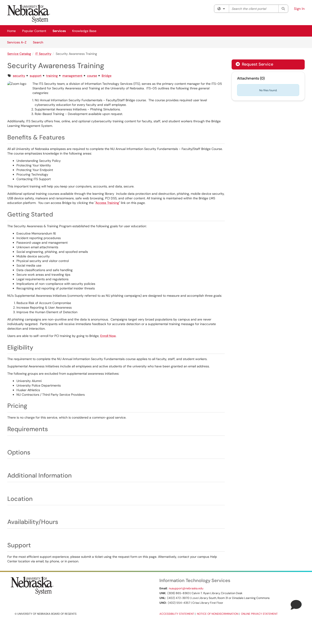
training (52, 76)
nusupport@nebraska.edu (186, 588)
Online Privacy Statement (259, 614)
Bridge (106, 76)
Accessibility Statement (176, 614)
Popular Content (34, 31)
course (92, 76)
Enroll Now (108, 336)
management (72, 76)
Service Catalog (19, 54)
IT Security (43, 54)
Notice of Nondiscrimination (217, 614)
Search (39, 42)
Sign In (299, 8)
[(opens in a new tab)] (28, 14)
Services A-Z (16, 42)
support (36, 76)
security (19, 76)
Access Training (107, 203)
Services (59, 31)
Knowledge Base (84, 31)
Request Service (257, 64)
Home (11, 31)
